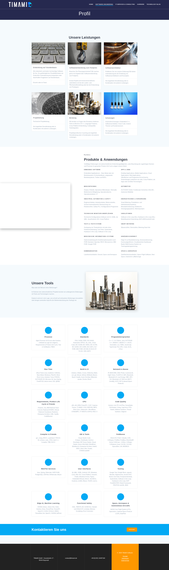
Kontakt (125, 556)
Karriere (140, 4)
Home (91, 4)
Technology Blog (154, 4)
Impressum (125, 558)
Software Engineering (104, 4)
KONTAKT (132, 529)
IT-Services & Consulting (125, 4)
